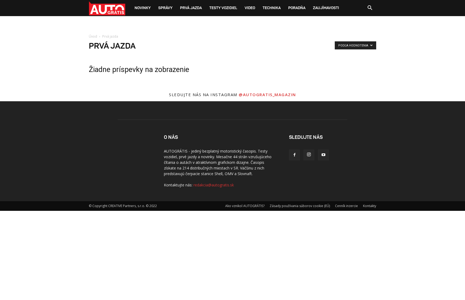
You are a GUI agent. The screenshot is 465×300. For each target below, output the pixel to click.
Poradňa (296, 8)
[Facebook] (294, 155)
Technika (272, 8)
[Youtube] (323, 155)
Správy (165, 8)
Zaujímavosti (326, 8)
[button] (369, 8)
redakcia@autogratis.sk (213, 184)
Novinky (143, 8)
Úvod (93, 36)
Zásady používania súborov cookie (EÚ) (300, 206)
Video (250, 8)
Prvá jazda (191, 8)
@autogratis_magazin (267, 94)
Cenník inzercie (346, 206)
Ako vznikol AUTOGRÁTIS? (245, 206)
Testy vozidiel (223, 8)
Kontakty (369, 206)
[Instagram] (309, 155)
